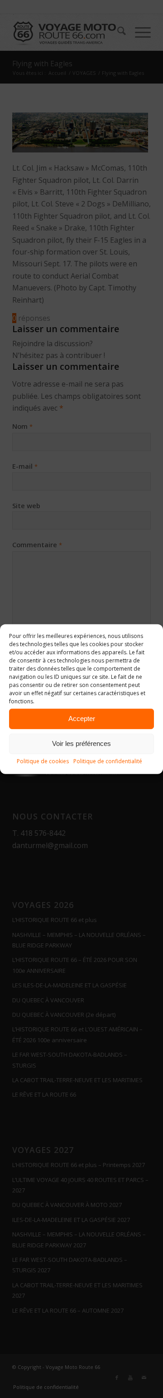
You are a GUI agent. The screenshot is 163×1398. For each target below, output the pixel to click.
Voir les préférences (81, 743)
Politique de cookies (43, 761)
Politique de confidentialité (107, 761)
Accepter (81, 718)
